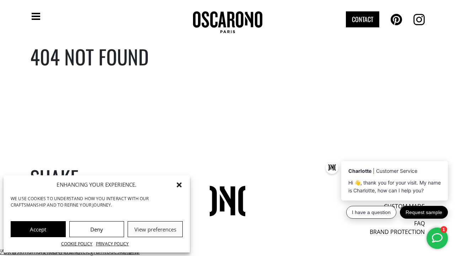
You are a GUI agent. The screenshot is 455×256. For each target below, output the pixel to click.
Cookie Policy (76, 244)
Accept (38, 229)
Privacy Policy (112, 244)
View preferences (155, 229)
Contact (362, 19)
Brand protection (397, 232)
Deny (96, 229)
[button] (179, 184)
